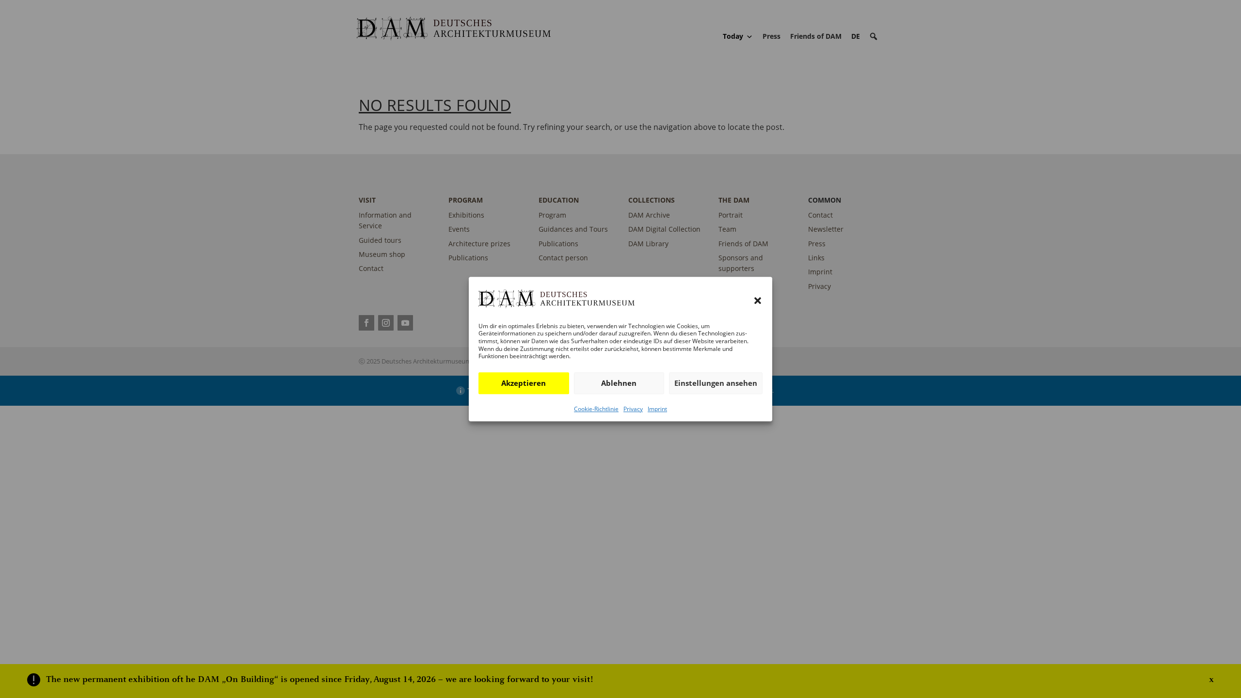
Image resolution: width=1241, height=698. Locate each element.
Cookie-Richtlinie (596, 409)
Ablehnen (618, 383)
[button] (758, 301)
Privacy (633, 409)
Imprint (657, 409)
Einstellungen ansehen (715, 383)
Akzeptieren (523, 383)
